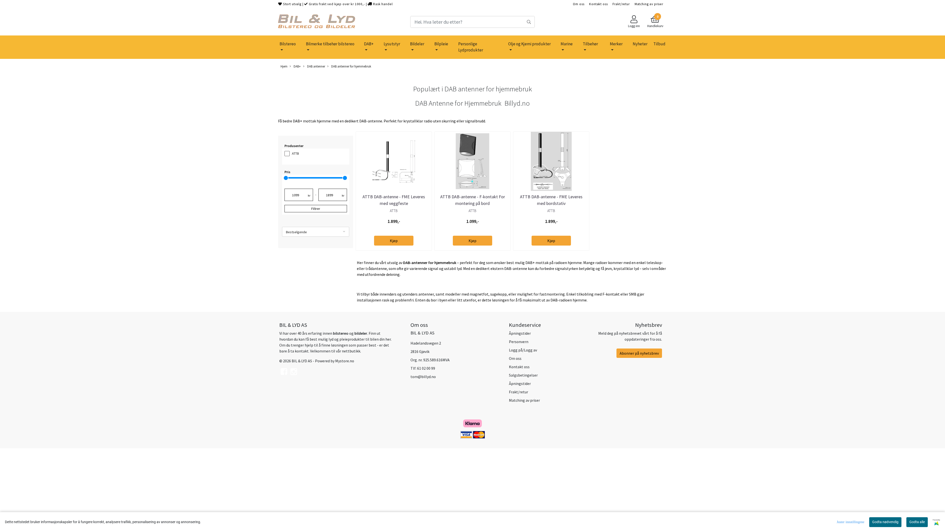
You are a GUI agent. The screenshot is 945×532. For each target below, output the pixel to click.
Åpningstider (520, 333)
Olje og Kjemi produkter (529, 44)
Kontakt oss (598, 4)
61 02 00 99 (426, 368)
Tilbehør (590, 44)
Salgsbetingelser (523, 375)
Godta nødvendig (885, 522)
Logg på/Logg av (523, 350)
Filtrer (315, 208)
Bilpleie (441, 44)
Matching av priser (649, 4)
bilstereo (340, 333)
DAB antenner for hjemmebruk (351, 66)
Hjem (284, 66)
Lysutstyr (392, 44)
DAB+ (369, 44)
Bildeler (417, 44)
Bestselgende (296, 232)
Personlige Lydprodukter (470, 47)
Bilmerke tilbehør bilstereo (330, 44)
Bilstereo (288, 44)
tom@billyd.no (423, 376)
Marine (567, 44)
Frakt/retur (621, 4)
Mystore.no (344, 360)
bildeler (360, 333)
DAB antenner (315, 66)
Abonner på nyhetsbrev (639, 353)
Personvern (518, 341)
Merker (616, 44)
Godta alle (917, 522)
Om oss (578, 4)
